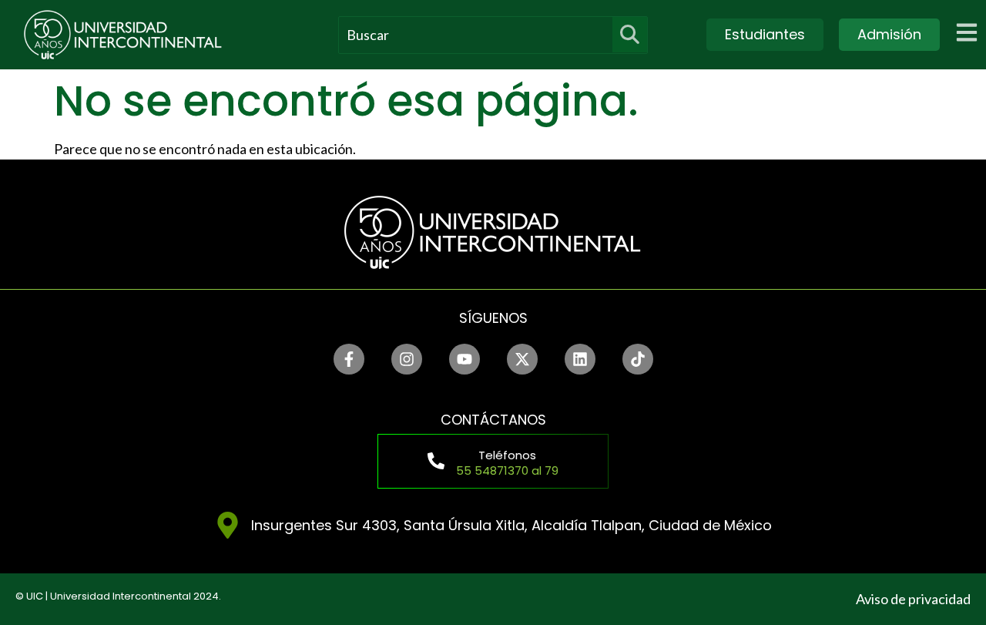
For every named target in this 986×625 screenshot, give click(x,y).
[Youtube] (464, 359)
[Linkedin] (580, 359)
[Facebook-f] (349, 359)
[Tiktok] (637, 359)
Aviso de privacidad (913, 598)
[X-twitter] (522, 359)
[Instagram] (406, 359)
